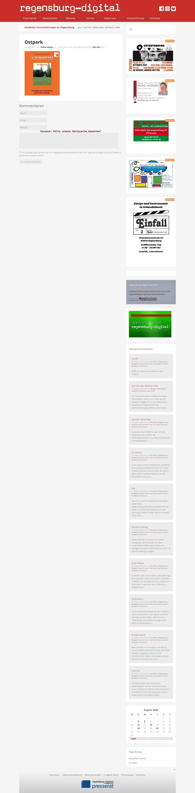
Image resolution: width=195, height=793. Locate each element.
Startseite (29, 18)
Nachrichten (50, 18)
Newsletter (141, 775)
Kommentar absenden (31, 161)
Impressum (54, 775)
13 (151, 724)
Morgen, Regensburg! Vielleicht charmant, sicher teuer (149, 390)
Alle (80, 27)
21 (157, 728)
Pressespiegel (127, 775)
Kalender (155, 18)
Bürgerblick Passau (137, 758)
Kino (117, 27)
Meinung (70, 18)
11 (138, 724)
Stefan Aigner (47, 47)
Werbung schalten (93, 775)
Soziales (109, 27)
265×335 (96, 47)
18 (138, 728)
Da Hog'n (133, 762)
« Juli (133, 738)
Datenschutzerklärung (72, 775)
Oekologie (98, 27)
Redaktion (110, 18)
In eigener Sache (111, 775)
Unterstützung (135, 18)
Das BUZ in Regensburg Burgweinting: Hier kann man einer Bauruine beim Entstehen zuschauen (150, 363)
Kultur (90, 18)
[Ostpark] (42, 73)
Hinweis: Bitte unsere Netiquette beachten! (70, 131)
